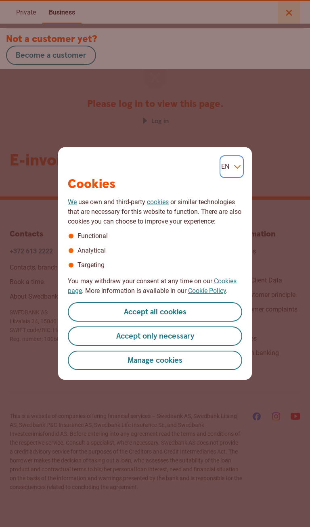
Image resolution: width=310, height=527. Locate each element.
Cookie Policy (207, 291)
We (72, 202)
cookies (158, 202)
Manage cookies (155, 361)
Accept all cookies (155, 312)
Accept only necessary (155, 336)
